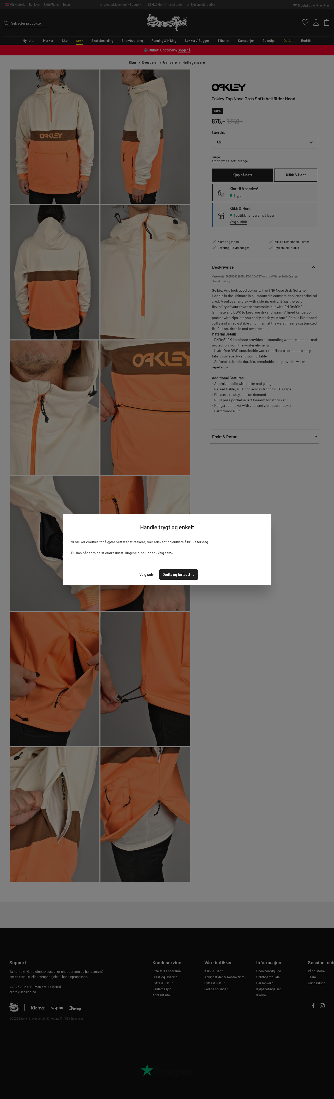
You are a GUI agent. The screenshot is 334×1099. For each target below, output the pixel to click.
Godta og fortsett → (179, 574)
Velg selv (146, 574)
